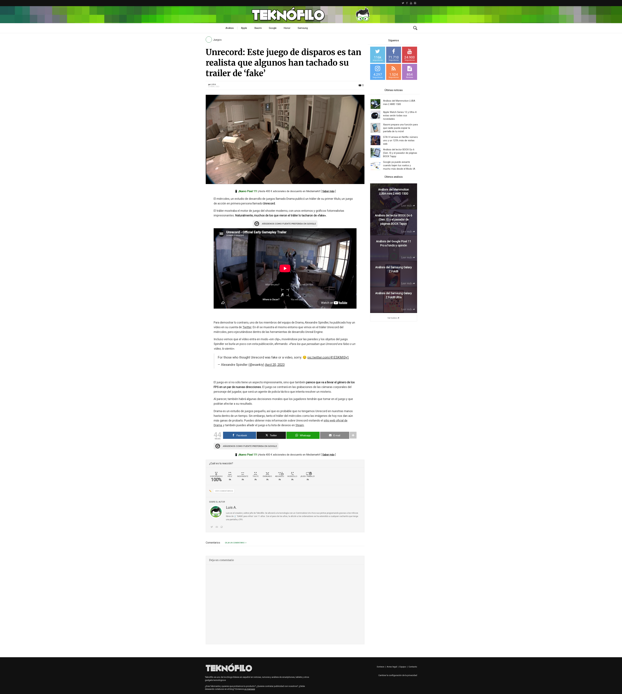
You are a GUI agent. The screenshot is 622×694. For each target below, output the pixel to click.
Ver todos (392, 318)
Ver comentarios (224, 491)
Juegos (217, 39)
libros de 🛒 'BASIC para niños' (239, 516)
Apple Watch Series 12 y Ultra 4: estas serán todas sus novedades (400, 115)
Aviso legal (392, 666)
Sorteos (380, 666)
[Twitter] (403, 3)
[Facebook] (407, 3)
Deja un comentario (235, 543)
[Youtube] (411, 3)
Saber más (328, 191)
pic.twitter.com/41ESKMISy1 (328, 357)
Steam (299, 425)
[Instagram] (415, 3)
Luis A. (213, 84)
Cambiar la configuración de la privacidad (397, 675)
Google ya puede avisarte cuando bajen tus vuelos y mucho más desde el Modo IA (399, 165)
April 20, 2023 (275, 365)
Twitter (246, 327)
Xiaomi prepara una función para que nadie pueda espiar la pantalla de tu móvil (400, 128)
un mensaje (249, 689)
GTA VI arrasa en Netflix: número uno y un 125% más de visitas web (400, 140)
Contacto (413, 666)
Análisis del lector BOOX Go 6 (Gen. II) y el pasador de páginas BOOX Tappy (400, 153)
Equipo (402, 666)
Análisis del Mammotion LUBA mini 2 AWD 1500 (399, 102)
